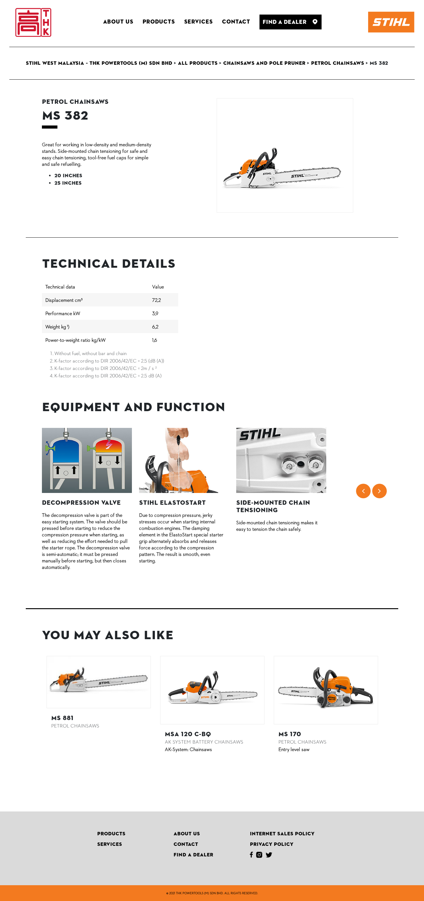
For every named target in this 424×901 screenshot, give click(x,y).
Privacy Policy (271, 844)
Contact (186, 844)
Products (111, 834)
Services (109, 844)
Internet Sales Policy (282, 834)
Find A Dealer (193, 855)
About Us (187, 834)
